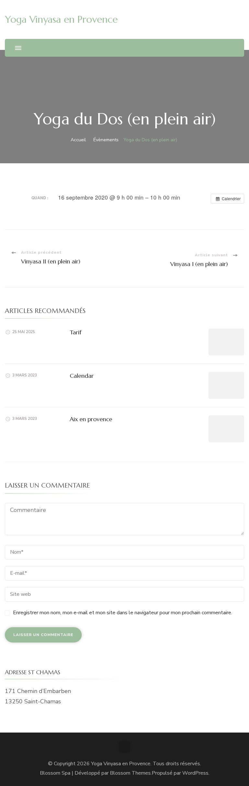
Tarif (75, 332)
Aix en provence (91, 419)
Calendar (82, 375)
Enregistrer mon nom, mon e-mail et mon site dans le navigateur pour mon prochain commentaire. (122, 612)
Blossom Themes (130, 773)
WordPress (195, 773)
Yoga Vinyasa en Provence (61, 19)
